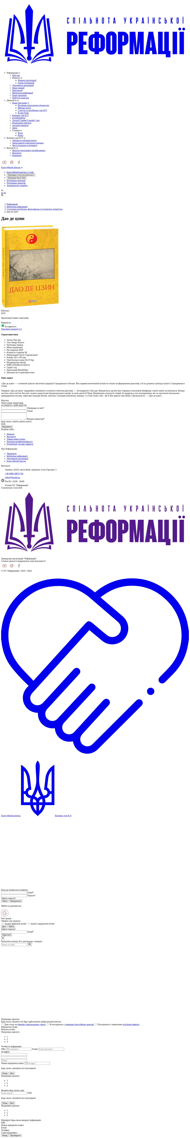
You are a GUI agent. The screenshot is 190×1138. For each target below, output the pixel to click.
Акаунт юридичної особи (42, 924)
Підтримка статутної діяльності (21, 175)
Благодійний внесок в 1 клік (20, 172)
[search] (29, 944)
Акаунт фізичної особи (15, 924)
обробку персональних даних (32, 1024)
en (5, 193)
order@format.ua (12, 477)
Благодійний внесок (11, 167)
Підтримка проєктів (16, 183)
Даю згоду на (25, 1024)
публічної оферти (131, 1024)
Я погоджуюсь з (72, 1024)
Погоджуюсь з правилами (118, 1024)
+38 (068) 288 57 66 (14, 473)
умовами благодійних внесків (79, 1024)
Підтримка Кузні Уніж (16, 178)
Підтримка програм (16, 180)
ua (2, 193)
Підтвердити (15, 1135)
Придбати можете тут (11, 329)
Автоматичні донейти (17, 185)
